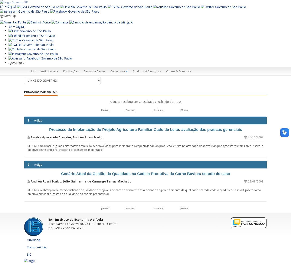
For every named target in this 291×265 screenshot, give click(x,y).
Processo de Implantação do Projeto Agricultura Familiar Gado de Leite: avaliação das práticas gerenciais (145, 129)
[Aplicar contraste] (60, 22)
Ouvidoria (33, 240)
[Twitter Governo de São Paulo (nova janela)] (223, 6)
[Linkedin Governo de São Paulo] (32, 35)
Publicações (71, 71)
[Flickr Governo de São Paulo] (30, 31)
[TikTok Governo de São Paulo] (31, 40)
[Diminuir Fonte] (39, 22)
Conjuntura (117, 71)
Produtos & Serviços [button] (146, 71)
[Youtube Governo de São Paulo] (32, 49)
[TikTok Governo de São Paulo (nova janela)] (130, 6)
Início (32, 71)
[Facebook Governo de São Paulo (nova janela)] (74, 11)
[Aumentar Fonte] (13, 22)
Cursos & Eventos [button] (177, 71)
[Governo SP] (14, 2)
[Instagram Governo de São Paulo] (24, 11)
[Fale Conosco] (249, 222)
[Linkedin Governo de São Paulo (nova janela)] (83, 6)
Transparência (36, 247)
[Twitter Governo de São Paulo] (31, 44)
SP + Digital (8, 6)
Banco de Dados (94, 71)
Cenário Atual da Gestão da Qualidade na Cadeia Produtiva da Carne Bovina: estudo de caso (145, 174)
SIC (29, 254)
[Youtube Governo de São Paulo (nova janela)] (176, 6)
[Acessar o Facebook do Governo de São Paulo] (40, 58)
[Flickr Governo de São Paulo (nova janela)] (38, 6)
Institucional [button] (48, 71)
